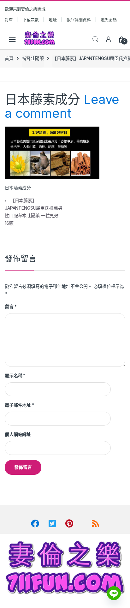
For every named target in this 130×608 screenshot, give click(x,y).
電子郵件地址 (19, 405)
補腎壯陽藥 (33, 58)
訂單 (9, 19)
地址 (53, 19)
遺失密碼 (109, 19)
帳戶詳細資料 (79, 19)
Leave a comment (62, 106)
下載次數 (31, 19)
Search (95, 39)
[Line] (114, 593)
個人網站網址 (18, 434)
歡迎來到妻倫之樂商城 (25, 8)
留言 (10, 306)
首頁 (9, 58)
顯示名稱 (15, 375)
